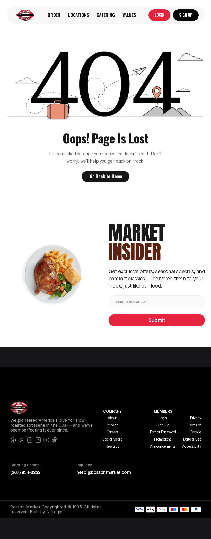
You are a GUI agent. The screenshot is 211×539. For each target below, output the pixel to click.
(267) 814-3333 (25, 472)
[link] (25, 15)
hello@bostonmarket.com (103, 472)
